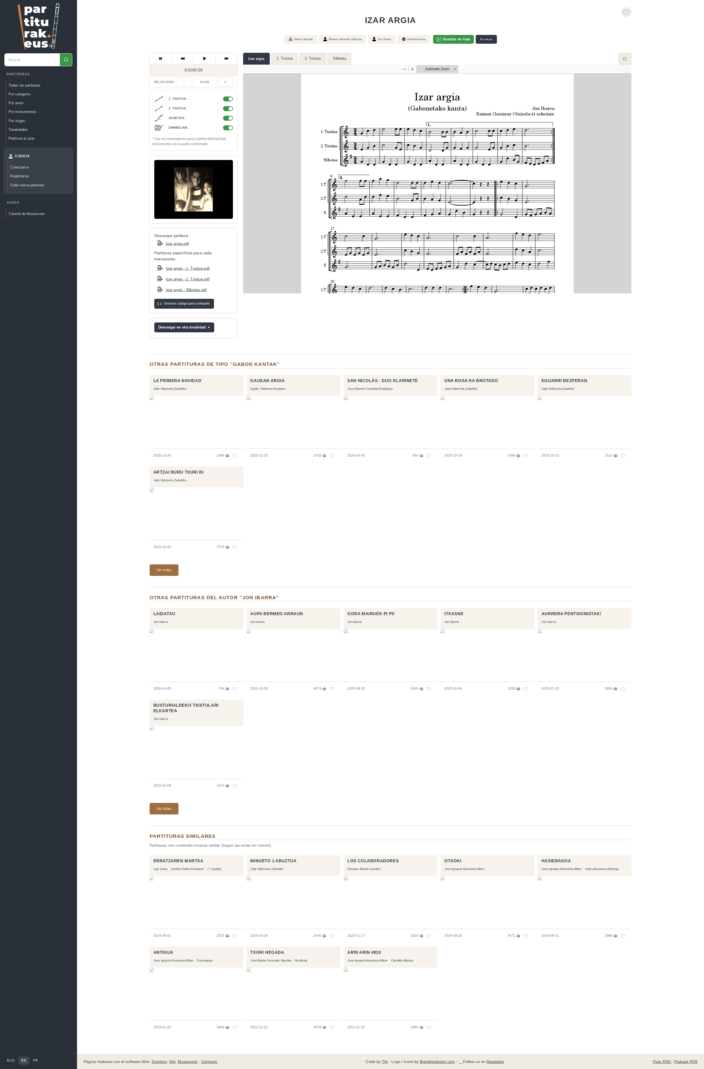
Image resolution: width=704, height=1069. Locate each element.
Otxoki (452, 861)
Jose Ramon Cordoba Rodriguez (370, 388)
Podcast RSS (686, 1062)
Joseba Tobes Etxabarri (187, 869)
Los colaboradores (373, 861)
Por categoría (20, 94)
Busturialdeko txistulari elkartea (186, 708)
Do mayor (486, 39)
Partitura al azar (21, 138)
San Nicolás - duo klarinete (382, 381)
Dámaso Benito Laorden (364, 869)
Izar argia (256, 59)
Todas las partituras (25, 85)
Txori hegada (267, 952)
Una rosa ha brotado (471, 381)
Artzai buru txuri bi (178, 472)
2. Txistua (313, 58)
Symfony (159, 1062)
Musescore (187, 1062)
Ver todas (164, 570)
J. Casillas (214, 869)
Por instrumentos (22, 112)
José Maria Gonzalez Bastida (270, 960)
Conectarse (19, 167)
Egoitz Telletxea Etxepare (267, 388)
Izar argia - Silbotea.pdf (186, 290)
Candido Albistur (402, 960)
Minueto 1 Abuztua (273, 861)
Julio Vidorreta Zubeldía (169, 388)
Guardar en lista (456, 39)
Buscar (66, 60)
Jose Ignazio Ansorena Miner (464, 869)
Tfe (385, 1062)
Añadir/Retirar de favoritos (626, 12)
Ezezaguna (205, 960)
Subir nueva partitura (27, 185)
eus (11, 1060)
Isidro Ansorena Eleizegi (601, 869)
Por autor (16, 103)
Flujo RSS (662, 1062)
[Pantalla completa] (624, 59)
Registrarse (19, 176)
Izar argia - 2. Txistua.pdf (188, 279)
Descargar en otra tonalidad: (182, 327)
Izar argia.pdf (177, 243)
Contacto (209, 1062)
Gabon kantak (303, 39)
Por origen (17, 121)
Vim (172, 1062)
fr (35, 1060)
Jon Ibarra (384, 39)
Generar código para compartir (187, 303)
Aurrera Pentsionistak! (571, 614)
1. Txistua (285, 58)
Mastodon (495, 1062)
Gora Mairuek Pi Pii (370, 614)
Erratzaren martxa (178, 861)
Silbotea (339, 58)
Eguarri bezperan (564, 381)
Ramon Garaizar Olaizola (345, 39)
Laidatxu (164, 614)
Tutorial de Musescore (27, 214)
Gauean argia (267, 381)
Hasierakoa (556, 861)
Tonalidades (18, 130)
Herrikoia (301, 960)
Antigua (163, 952)
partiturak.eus (38, 26)
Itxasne (453, 614)
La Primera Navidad (177, 381)
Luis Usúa (160, 869)
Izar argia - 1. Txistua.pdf (188, 268)
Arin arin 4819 (364, 952)
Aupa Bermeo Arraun (276, 614)
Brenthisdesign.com (437, 1062)
